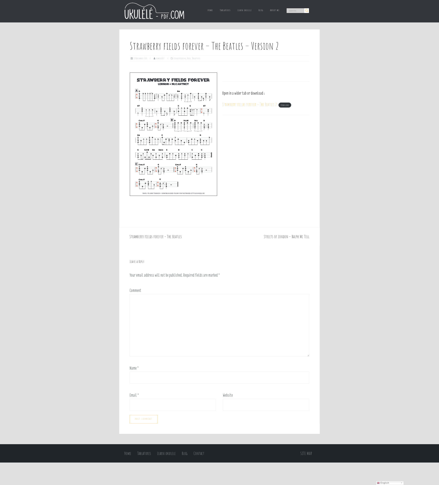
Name (134, 368)
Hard (189, 58)
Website (228, 395)
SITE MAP (306, 453)
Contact (199, 453)
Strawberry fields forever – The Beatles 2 (249, 104)
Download (285, 105)
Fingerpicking (180, 58)
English (384, 483)
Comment (135, 290)
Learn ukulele (245, 10)
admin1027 (160, 58)
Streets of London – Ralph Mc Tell (286, 236)
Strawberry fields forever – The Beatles (156, 236)
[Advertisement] (265, 151)
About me (275, 10)
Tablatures (225, 10)
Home (210, 10)
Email (134, 395)
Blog (261, 10)
